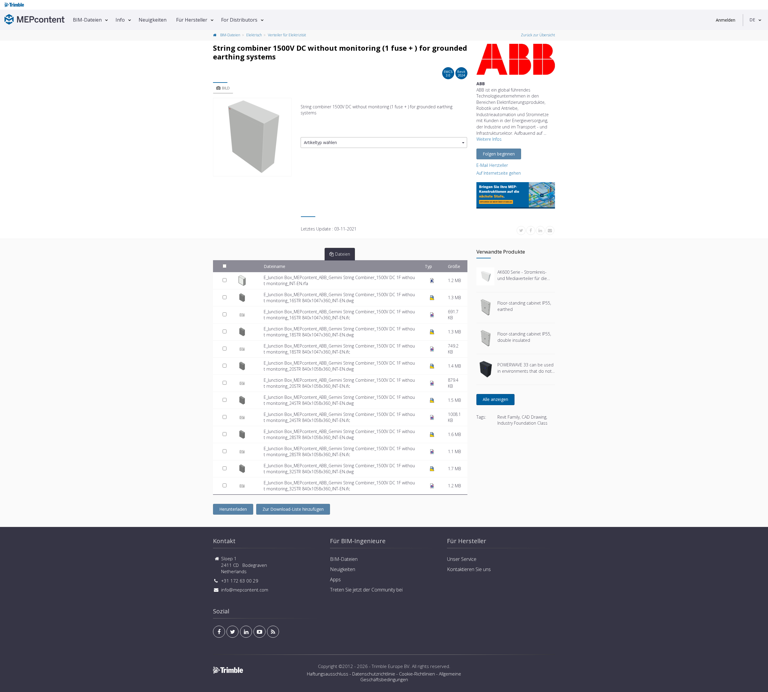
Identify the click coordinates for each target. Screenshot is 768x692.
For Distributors (239, 20)
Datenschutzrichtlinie (373, 674)
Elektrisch (254, 35)
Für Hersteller (191, 20)
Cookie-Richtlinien (417, 674)
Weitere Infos (489, 139)
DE (752, 20)
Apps (335, 579)
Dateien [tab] (342, 254)
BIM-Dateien (87, 20)
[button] (384, 142)
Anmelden (725, 20)
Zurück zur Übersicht (538, 35)
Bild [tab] (226, 88)
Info (120, 20)
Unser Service (461, 559)
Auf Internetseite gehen (498, 173)
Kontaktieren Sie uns (469, 569)
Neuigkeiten (152, 20)
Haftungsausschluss (327, 674)
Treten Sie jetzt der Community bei (366, 589)
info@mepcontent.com (244, 590)
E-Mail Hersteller (492, 165)
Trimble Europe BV (391, 666)
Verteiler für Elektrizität (287, 35)
